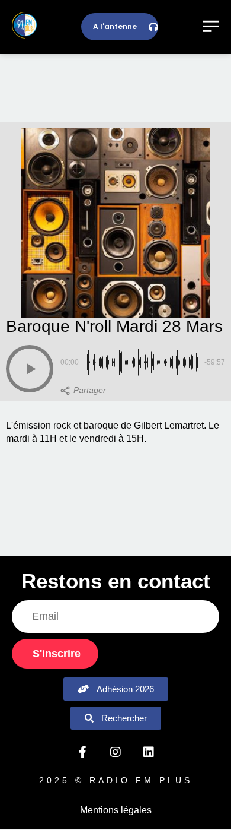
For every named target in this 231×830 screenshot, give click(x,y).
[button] (29, 368)
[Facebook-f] (82, 752)
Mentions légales (116, 810)
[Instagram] (115, 752)
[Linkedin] (148, 752)
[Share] (83, 390)
